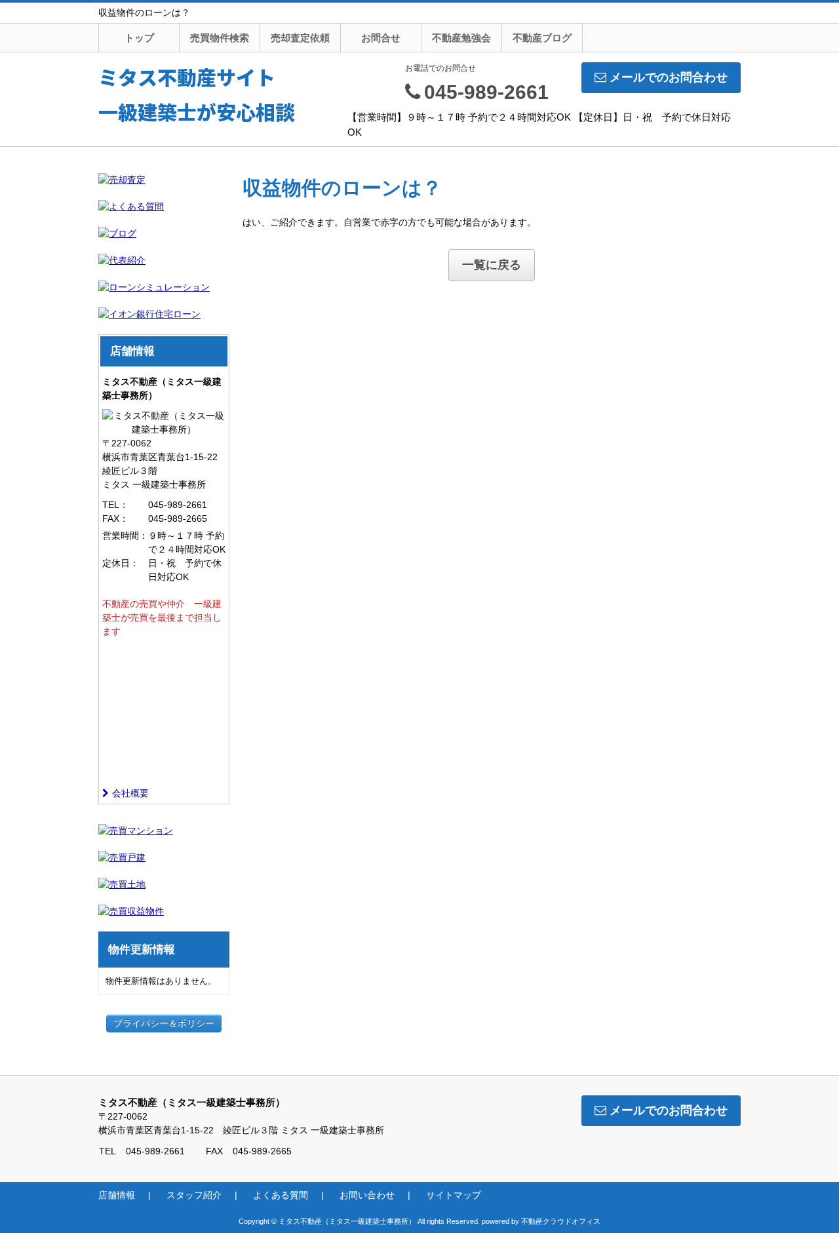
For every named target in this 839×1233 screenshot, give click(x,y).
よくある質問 (280, 1195)
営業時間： (125, 535)
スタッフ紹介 (194, 1195)
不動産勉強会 (461, 37)
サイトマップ (453, 1195)
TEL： (115, 504)
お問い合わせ (367, 1195)
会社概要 (130, 793)
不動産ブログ (542, 37)
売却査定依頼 (300, 37)
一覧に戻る (491, 264)
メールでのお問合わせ (669, 77)
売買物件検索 (219, 37)
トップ (139, 37)
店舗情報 (116, 1195)
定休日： (120, 563)
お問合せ (380, 37)
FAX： (115, 518)
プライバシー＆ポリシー (163, 1023)
